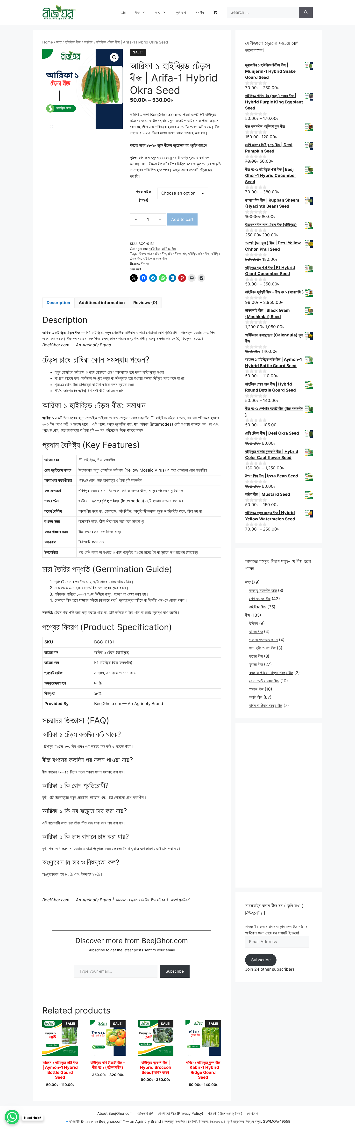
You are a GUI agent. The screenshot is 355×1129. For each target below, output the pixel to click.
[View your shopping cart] (215, 12)
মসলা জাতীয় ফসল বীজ (264, 680)
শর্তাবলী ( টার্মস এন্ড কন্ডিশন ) (225, 1113)
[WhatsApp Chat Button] (12, 1117)
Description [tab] (58, 302)
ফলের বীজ (256, 656)
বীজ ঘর (145, 263)
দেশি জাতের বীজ (259, 598)
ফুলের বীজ (256, 664)
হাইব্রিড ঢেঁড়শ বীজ (198, 253)
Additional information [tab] (102, 302)
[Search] (306, 12)
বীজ (137, 12)
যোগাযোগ (252, 1113)
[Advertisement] (279, 805)
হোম (123, 12)
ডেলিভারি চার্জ (145, 1113)
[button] (114, 57)
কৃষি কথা (181, 12)
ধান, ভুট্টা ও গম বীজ (262, 648)
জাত (157, 12)
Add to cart (182, 219)
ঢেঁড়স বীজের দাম (177, 253)
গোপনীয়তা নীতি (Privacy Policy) (180, 1113)
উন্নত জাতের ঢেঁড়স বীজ (152, 253)
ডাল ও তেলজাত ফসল (263, 639)
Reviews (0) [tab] (145, 302)
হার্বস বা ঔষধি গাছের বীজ (265, 705)
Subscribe (175, 971)
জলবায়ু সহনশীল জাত (263, 590)
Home (47, 42)
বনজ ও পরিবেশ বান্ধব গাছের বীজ (271, 672)
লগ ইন (200, 12)
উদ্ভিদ (253, 623)
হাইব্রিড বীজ (73, 42)
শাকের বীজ (256, 689)
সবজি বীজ (154, 249)
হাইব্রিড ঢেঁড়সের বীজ (155, 258)
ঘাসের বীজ (256, 631)
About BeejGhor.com (115, 1113)
